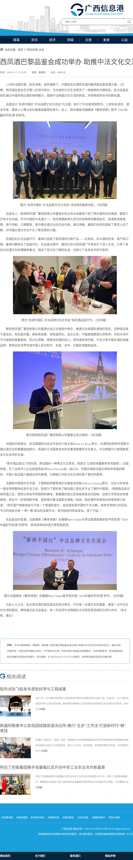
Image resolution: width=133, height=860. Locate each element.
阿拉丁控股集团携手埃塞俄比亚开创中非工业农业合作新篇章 (52, 767)
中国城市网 (53, 817)
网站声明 (110, 855)
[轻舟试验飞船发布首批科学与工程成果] (18, 716)
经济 (52, 40)
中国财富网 (68, 817)
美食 (106, 40)
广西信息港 (30, 49)
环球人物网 (114, 817)
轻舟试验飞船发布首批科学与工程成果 (33, 689)
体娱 (70, 40)
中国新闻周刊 (98, 817)
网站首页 (5, 855)
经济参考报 (7, 817)
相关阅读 (16, 676)
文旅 (88, 40)
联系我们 (75, 855)
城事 (16, 40)
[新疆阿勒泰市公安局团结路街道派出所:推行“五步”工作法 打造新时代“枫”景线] (18, 757)
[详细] (41, 709)
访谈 (41, 49)
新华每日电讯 (37, 817)
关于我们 (40, 855)
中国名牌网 (22, 817)
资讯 (34, 40)
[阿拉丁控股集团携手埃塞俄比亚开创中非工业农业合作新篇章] (18, 794)
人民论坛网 (82, 817)
